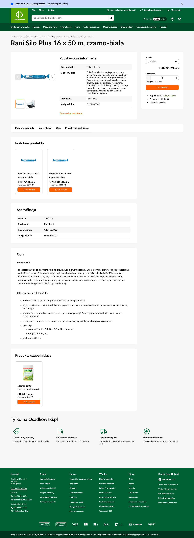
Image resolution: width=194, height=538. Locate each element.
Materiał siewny (50, 27)
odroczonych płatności (35, 4)
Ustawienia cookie (77, 502)
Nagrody (163, 27)
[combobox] (73, 18)
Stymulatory (66, 27)
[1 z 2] (19, 104)
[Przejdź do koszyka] (179, 19)
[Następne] (52, 77)
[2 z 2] (30, 104)
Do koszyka (30, 189)
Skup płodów (127, 27)
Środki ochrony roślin (20, 27)
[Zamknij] (182, 3)
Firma (41, 10)
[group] (160, 19)
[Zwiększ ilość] (176, 78)
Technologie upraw (91, 27)
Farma (77, 27)
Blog (34, 10)
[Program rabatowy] (172, 19)
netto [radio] (163, 19)
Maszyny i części (110, 27)
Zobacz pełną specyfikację (71, 113)
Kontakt (51, 10)
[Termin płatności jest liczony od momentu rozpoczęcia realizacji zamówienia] (168, 99)
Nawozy (36, 27)
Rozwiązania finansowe (146, 27)
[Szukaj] (111, 18)
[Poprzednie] (18, 77)
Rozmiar (149, 57)
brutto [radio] (156, 19)
